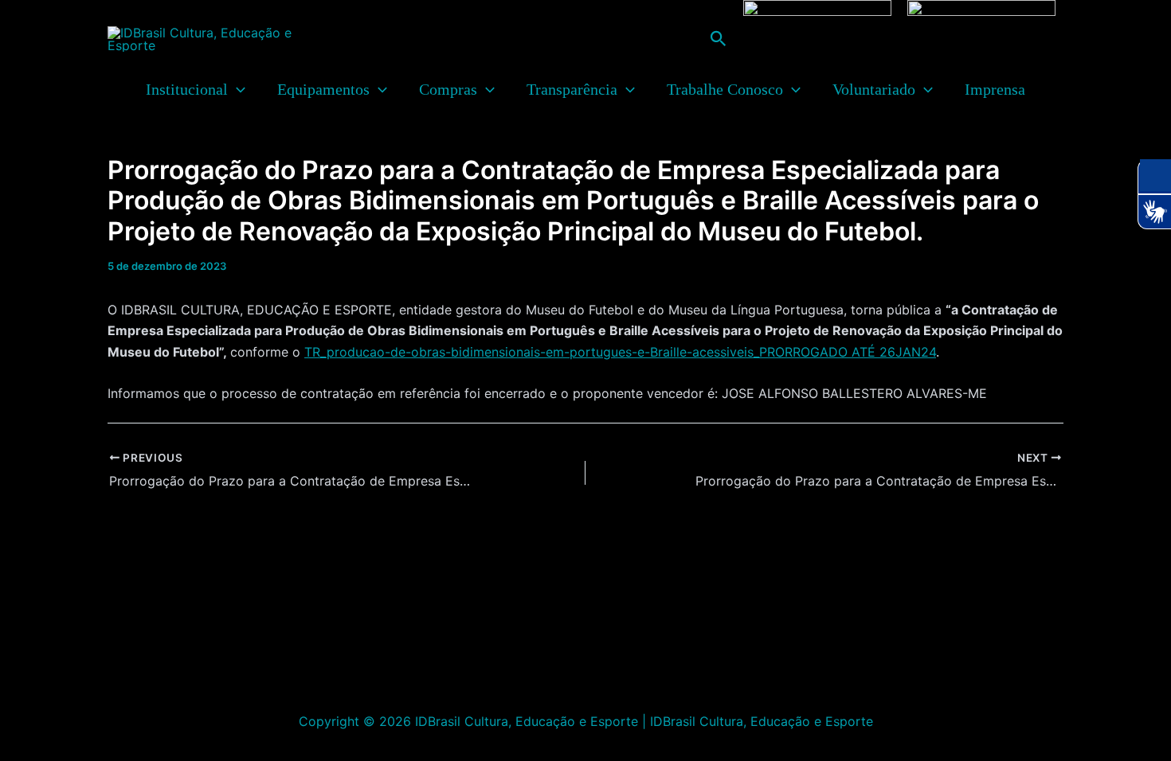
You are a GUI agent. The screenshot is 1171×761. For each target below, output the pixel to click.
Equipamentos (323, 89)
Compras (448, 89)
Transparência (572, 89)
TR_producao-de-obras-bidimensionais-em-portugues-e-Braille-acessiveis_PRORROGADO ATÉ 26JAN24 (620, 352)
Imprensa (995, 89)
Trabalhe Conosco (725, 89)
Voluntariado (873, 89)
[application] (236, 89)
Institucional (187, 89)
